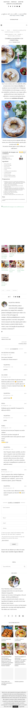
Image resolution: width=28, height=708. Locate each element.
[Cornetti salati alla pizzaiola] (7, 631)
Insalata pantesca (19, 681)
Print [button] (22, 159)
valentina (7, 365)
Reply (25, 352)
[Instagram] (12, 6)
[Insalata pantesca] (21, 674)
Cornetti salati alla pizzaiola (6, 639)
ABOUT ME (20, 1)
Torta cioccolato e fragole (12, 270)
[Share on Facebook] (13, 297)
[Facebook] (8, 6)
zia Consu (4, 375)
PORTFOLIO (14, 1)
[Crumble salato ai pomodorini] (21, 631)
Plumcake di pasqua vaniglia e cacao (20, 270)
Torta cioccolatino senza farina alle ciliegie (4, 256)
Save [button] (20, 159)
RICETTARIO (7, 1)
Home (2, 30)
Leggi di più (21, 706)
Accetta (15, 706)
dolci (3, 290)
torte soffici (15, 290)
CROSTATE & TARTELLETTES (19, 30)
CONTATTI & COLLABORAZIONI (14, 3)
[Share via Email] (19, 297)
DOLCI (8, 30)
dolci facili (8, 290)
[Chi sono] (14, 581)
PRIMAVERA (19, 34)
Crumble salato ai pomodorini (19, 639)
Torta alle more (20, 253)
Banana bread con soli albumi (4, 269)
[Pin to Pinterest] (17, 297)
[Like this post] (10, 297)
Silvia (3, 403)
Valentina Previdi (16, 42)
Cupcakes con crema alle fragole (12, 255)
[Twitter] (10, 6)
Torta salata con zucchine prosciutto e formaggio (6, 683)
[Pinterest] (14, 6)
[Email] (19, 6)
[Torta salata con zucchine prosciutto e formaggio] (7, 674)
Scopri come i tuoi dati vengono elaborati (12, 551)
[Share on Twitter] (15, 297)
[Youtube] (17, 6)
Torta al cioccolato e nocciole (4, 284)
